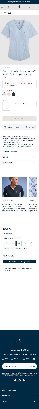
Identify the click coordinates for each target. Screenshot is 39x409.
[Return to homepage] (19, 7)
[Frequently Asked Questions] (19, 2)
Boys (27, 358)
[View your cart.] (35, 7)
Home (4, 12)
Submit (32, 366)
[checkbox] (3, 359)
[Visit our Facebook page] (20, 380)
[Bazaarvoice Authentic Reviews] (8, 233)
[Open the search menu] (8, 7)
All (36, 358)
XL (6, 108)
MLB (9, 12)
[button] (7, 243)
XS (6, 103)
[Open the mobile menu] (3, 7)
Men (6, 358)
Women (16, 358)
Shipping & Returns (13, 127)
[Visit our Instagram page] (15, 380)
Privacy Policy (15, 373)
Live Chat (32, 127)
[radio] (4, 94)
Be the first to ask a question (19, 262)
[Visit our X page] (24, 380)
